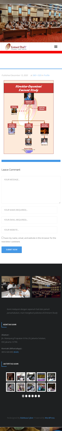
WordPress (49, 418)
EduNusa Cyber (26, 418)
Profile (46, 75)
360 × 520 (37, 75)
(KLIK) (16, 352)
